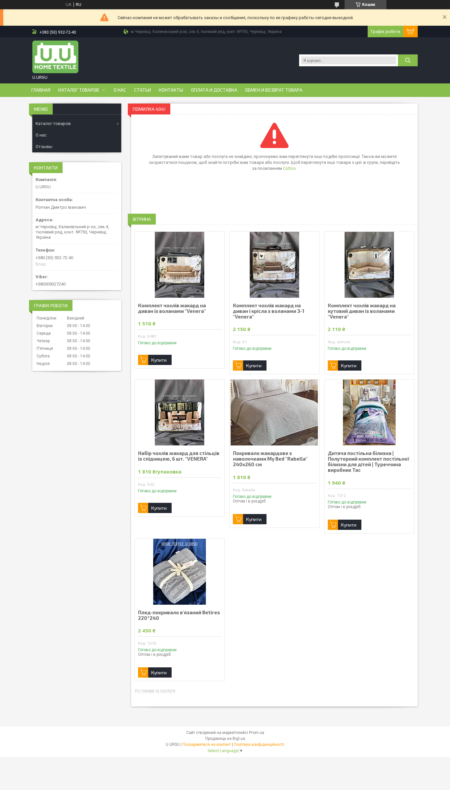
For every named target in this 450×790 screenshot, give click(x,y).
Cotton (289, 168)
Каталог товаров (78, 90)
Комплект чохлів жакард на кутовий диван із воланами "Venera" (362, 311)
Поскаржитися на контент (207, 744)
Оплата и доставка (214, 90)
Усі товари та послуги (154, 691)
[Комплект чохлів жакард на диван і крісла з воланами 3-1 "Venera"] (274, 265)
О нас (120, 90)
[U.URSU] (55, 57)
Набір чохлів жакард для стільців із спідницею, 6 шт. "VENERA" (178, 456)
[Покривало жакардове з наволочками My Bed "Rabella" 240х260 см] (274, 412)
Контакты (171, 90)
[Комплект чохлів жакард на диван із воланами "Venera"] (179, 265)
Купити (159, 360)
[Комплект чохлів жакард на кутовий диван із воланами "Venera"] (369, 265)
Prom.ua (256, 732)
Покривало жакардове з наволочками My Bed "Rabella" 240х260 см (270, 458)
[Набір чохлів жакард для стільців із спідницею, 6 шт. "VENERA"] (179, 412)
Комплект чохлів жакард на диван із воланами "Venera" (172, 308)
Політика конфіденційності (259, 744)
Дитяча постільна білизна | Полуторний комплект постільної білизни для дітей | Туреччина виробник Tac (368, 461)
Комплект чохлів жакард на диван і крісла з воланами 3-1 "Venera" (268, 311)
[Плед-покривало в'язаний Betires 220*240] (179, 572)
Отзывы (44, 146)
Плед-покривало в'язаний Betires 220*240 (179, 615)
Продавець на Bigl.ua (225, 738)
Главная (40, 90)
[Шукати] (408, 60)
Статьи (142, 90)
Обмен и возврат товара (273, 90)
